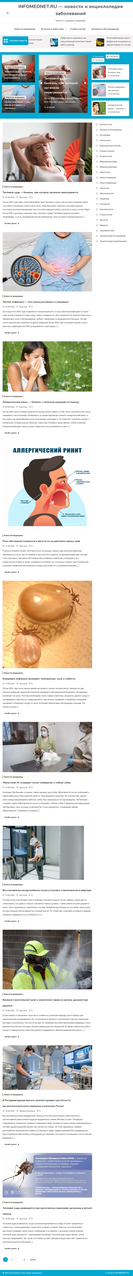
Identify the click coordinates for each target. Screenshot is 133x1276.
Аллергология (106, 124)
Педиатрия (104, 199)
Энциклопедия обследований (112, 236)
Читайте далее (10, 223)
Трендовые (99, 60)
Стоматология (78, 29)
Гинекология (105, 140)
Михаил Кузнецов (27, 1111)
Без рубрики (105, 135)
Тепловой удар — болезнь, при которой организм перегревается (18, 74)
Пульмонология (106, 209)
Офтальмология (107, 193)
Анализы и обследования (105, 29)
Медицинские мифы (108, 162)
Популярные (113, 56)
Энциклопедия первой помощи (113, 241)
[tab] (98, 56)
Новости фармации (108, 183)
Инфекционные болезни (110, 146)
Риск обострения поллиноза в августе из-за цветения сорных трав (41, 541)
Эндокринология (107, 231)
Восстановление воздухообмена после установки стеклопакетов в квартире (47, 890)
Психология (105, 204)
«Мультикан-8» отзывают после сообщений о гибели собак (37, 782)
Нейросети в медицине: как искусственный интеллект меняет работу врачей (67, 41)
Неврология (105, 172)
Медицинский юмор (108, 167)
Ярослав (23, 197)
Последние (99, 56)
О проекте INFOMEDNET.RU (117, 1273)
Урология (104, 220)
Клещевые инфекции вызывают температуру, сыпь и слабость (39, 678)
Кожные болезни (107, 151)
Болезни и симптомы (52, 29)
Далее (33, 1260)
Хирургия (104, 225)
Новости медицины (24, 29)
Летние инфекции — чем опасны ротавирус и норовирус (17, 105)
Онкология (104, 188)
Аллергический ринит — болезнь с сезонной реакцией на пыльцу (117, 107)
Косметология (106, 156)
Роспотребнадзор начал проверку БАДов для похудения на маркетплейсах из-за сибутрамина (114, 41)
